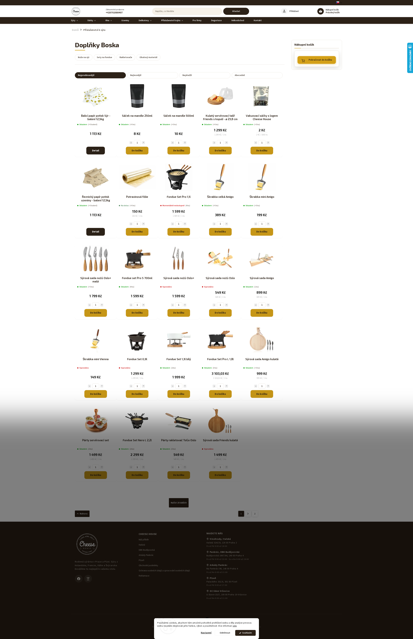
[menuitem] (77, 20)
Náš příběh (144, 539)
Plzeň (141, 560)
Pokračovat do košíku (320, 60)
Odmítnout (225, 632)
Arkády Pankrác (146, 555)
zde (235, 625)
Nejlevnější (135, 75)
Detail (95, 150)
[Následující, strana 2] (248, 514)
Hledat (236, 11)
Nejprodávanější (86, 75)
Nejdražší (187, 75)
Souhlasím (247, 632)
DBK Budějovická (147, 550)
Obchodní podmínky (148, 565)
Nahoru (84, 513)
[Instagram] (88, 579)
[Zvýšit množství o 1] (143, 142)
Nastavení (206, 632)
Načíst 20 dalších (179, 502)
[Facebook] (79, 579)
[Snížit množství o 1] (131, 142)
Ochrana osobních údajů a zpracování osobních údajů (164, 570)
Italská (142, 544)
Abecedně (240, 75)
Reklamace (144, 575)
